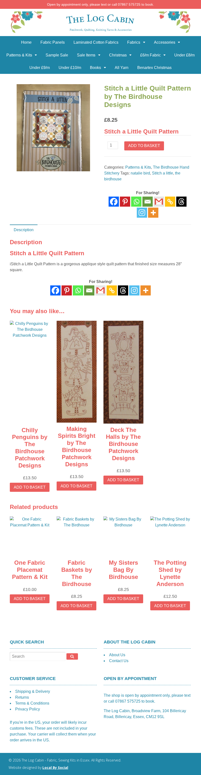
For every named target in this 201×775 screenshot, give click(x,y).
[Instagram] (142, 213)
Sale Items (86, 55)
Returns (22, 697)
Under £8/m (184, 55)
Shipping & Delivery (32, 691)
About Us (117, 655)
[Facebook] (114, 202)
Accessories (164, 42)
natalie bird (140, 173)
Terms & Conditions (32, 703)
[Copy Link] (170, 202)
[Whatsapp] (136, 202)
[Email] (147, 202)
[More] (153, 213)
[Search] (72, 656)
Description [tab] (24, 230)
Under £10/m (70, 68)
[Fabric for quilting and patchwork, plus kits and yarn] (100, 33)
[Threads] (181, 202)
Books (95, 68)
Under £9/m (39, 68)
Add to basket (144, 146)
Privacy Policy (27, 709)
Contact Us (118, 661)
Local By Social (55, 767)
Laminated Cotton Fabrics (96, 42)
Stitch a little (162, 173)
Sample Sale (57, 55)
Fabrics (133, 42)
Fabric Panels (52, 42)
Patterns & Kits (19, 55)
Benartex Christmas (154, 68)
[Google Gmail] (159, 202)
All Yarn (121, 68)
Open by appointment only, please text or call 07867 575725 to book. (100, 4)
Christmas (118, 55)
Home (26, 42)
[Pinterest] (125, 202)
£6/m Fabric (150, 55)
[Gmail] (100, 290)
